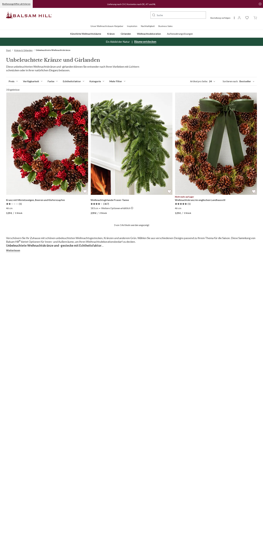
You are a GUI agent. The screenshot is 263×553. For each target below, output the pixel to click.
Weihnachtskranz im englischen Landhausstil (200, 199)
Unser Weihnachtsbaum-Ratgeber (107, 26)
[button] (154, 15)
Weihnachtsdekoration (149, 33)
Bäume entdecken (145, 41)
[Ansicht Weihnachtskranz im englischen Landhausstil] (216, 144)
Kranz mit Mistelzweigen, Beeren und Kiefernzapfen (35, 199)
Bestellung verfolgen (220, 18)
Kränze (111, 33)
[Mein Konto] (239, 17)
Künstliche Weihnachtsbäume (85, 33)
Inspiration (132, 26)
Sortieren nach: (237, 81)
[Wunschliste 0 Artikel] (247, 17)
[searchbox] (178, 15)
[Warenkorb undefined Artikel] (255, 17)
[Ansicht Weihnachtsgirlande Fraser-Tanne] (132, 144)
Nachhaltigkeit (148, 26)
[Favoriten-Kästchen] (85, 191)
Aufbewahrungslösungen (180, 33)
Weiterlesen (13, 250)
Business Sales (165, 26)
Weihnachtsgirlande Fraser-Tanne (110, 199)
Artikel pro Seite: (201, 81)
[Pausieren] (260, 4)
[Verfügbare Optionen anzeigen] (132, 208)
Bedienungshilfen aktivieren (16, 4)
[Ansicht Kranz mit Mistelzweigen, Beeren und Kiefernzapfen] (47, 144)
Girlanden (126, 33)
